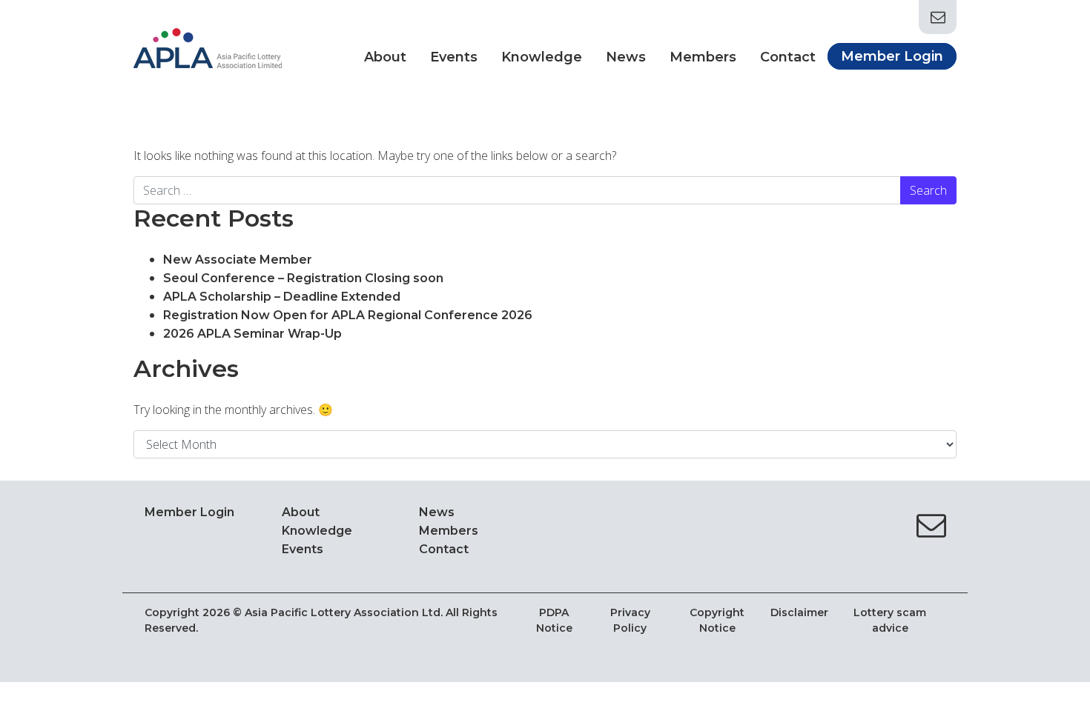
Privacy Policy (630, 620)
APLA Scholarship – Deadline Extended (283, 297)
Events (454, 57)
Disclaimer (799, 612)
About (385, 57)
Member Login (892, 56)
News (626, 57)
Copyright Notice (717, 620)
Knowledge (541, 57)
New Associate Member (239, 260)
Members (703, 57)
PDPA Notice (554, 620)
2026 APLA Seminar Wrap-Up (252, 334)
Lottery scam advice (889, 620)
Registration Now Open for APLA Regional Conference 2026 (347, 315)
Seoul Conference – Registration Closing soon (303, 278)
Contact (788, 57)
